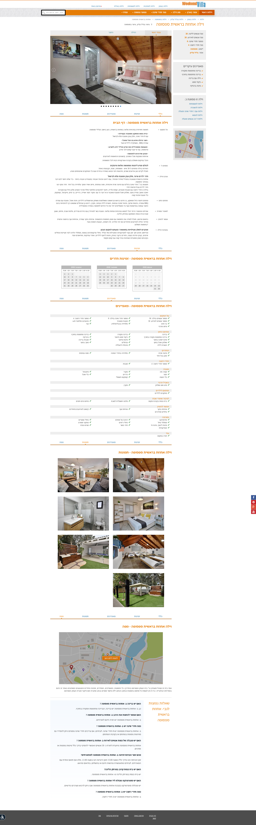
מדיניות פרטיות (112, 815)
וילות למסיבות (149, 6)
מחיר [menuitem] (125, 12)
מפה (61, 113)
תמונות (85, 113)
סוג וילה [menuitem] (176, 12)
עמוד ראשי (156, 32)
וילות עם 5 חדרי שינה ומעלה (190, 111)
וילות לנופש (197, 115)
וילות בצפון (163, 6)
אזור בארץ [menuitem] (192, 12)
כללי (160, 113)
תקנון (126, 815)
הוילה (133, 32)
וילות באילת (119, 6)
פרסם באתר (96, 6)
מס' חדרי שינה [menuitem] (159, 12)
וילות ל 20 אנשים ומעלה (192, 118)
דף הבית (152, 815)
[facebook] (253, 497)
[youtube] (253, 511)
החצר (111, 32)
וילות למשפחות (134, 6)
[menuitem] (163, 4)
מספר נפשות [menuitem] (140, 12)
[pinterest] (253, 502)
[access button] (3, 817)
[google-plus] (253, 507)
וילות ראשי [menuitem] (207, 12)
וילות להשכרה (196, 107)
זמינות (137, 113)
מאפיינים (111, 113)
